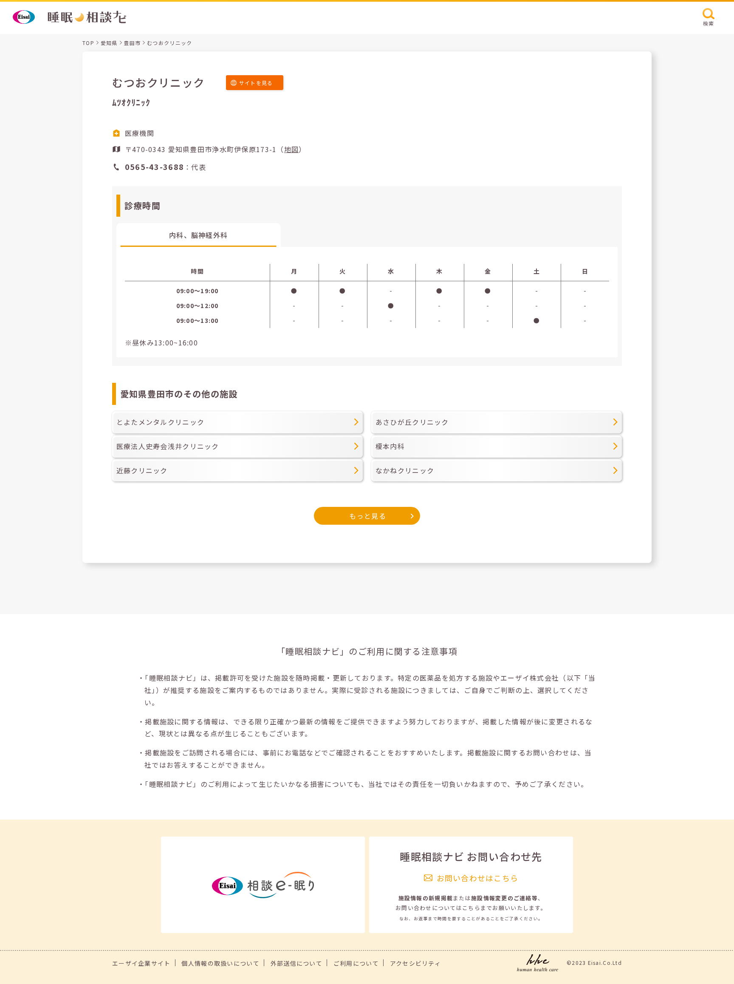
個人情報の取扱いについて (220, 963)
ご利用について (356, 963)
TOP (88, 42)
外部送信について (296, 963)
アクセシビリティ (415, 963)
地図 (291, 149)
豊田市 (132, 42)
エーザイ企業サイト (141, 963)
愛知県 (109, 42)
